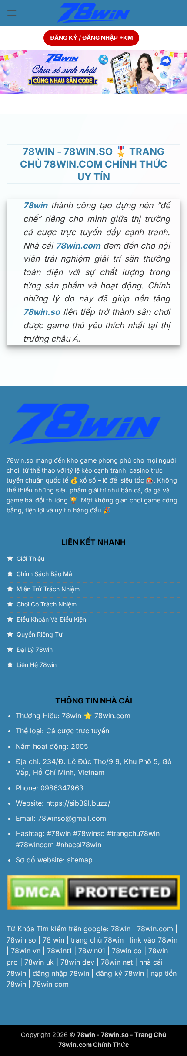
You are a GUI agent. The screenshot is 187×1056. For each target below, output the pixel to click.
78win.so (20, 460)
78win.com (112, 715)
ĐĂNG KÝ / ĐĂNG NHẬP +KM (91, 37)
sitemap (80, 859)
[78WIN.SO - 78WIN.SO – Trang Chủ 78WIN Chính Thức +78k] (93, 13)
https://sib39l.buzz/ (78, 803)
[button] (12, 12)
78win (71, 715)
